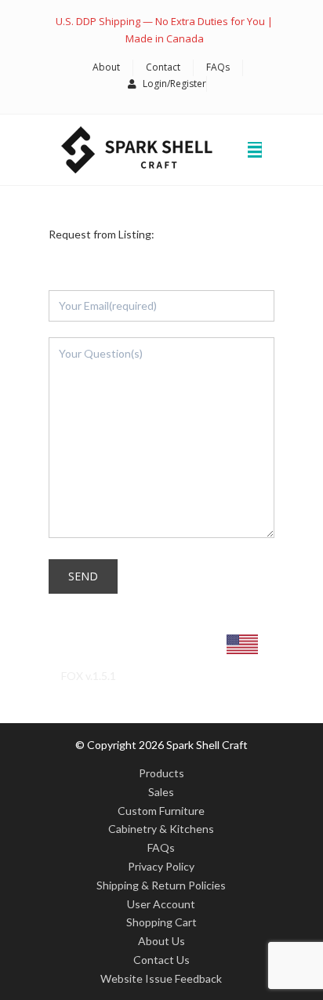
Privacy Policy (161, 866)
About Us (161, 940)
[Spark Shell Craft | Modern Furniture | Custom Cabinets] (136, 149)
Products (161, 773)
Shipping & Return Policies (161, 885)
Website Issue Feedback (161, 978)
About (106, 67)
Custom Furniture (161, 810)
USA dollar (147, 647)
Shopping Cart (161, 922)
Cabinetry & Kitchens (161, 828)
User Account (161, 904)
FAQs (218, 67)
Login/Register (174, 83)
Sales (161, 791)
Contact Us (161, 959)
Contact (163, 67)
